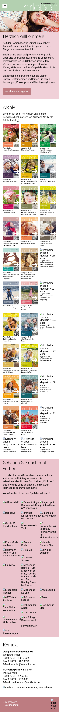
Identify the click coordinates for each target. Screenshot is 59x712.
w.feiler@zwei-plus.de (23, 664)
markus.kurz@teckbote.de (25, 682)
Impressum (11, 702)
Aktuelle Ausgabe (18, 91)
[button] (5, 6)
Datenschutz (12, 704)
